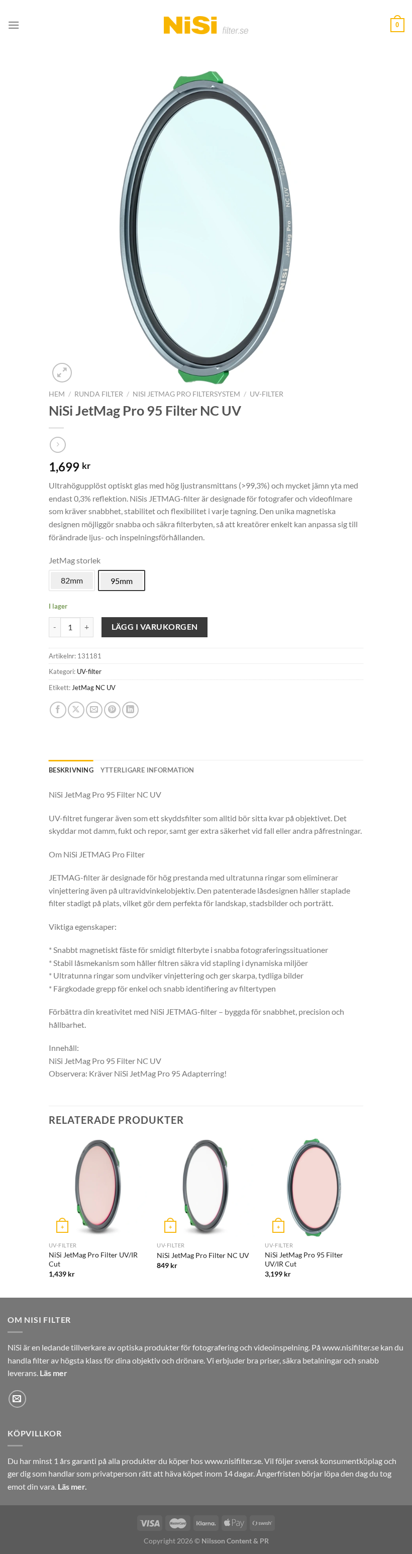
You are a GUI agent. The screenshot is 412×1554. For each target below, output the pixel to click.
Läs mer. (72, 1486)
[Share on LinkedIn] (130, 710)
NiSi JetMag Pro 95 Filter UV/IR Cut (304, 1259)
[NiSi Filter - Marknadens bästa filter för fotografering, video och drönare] (206, 25)
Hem (57, 394)
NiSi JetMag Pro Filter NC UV (203, 1255)
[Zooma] (62, 372)
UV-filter (266, 394)
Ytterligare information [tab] (147, 770)
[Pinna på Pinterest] (112, 710)
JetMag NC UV (94, 688)
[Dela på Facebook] (58, 710)
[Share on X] (76, 710)
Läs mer (53, 1373)
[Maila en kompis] (94, 710)
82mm (72, 580)
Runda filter (98, 394)
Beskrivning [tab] (71, 770)
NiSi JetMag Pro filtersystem (186, 394)
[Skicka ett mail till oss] (17, 1399)
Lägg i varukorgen (155, 626)
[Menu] (14, 25)
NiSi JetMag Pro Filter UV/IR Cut (93, 1259)
